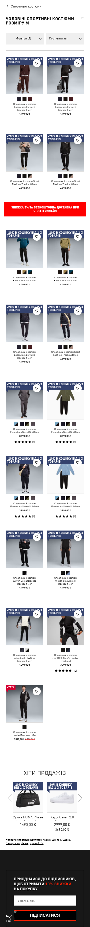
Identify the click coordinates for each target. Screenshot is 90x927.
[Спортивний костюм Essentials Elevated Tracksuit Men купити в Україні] (24, 75)
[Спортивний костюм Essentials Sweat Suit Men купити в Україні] (24, 400)
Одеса (66, 839)
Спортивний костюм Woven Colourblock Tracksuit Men (65, 580)
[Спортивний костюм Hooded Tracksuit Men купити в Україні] (24, 703)
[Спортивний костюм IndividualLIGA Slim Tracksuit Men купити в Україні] (24, 626)
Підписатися (45, 915)
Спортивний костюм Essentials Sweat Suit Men (24, 430)
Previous (10, 797)
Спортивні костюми (26, 6)
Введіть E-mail (26, 900)
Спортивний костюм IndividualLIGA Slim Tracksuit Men (24, 657)
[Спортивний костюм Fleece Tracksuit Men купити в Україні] (24, 249)
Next (79, 797)
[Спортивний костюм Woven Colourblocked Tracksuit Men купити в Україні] (24, 549)
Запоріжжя (13, 843)
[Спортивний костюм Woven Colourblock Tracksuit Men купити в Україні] (65, 549)
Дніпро (56, 839)
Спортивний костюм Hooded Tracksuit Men (24, 734)
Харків (47, 839)
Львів (24, 843)
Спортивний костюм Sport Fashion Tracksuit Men (24, 182)
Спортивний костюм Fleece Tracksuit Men (24, 279)
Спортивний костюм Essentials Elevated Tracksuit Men (24, 106)
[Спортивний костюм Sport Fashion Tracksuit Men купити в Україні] (24, 152)
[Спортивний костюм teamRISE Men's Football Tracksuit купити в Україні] (65, 626)
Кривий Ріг (37, 843)
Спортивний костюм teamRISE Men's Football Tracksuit (65, 657)
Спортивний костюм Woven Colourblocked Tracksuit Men (24, 580)
